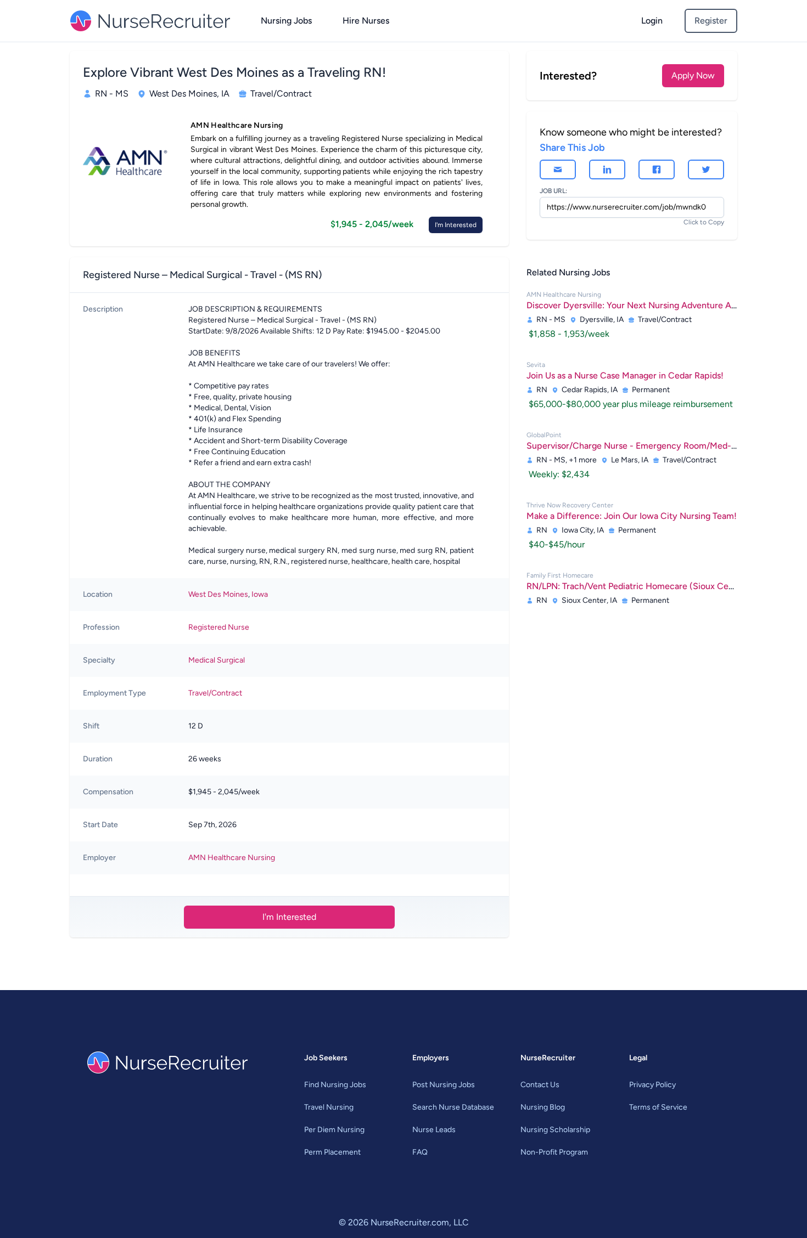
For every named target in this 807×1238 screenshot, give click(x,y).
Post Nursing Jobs (443, 1084)
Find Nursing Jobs (335, 1084)
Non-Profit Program (554, 1152)
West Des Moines (218, 594)
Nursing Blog (542, 1107)
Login (652, 20)
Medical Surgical (216, 660)
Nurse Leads (434, 1129)
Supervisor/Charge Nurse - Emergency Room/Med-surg (637, 445)
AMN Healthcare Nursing (231, 857)
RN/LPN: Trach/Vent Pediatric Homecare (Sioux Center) (637, 586)
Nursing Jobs (286, 20)
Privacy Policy (652, 1084)
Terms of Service (658, 1107)
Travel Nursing (329, 1107)
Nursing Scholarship (555, 1129)
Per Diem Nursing (334, 1129)
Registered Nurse (218, 627)
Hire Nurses (366, 20)
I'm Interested (456, 225)
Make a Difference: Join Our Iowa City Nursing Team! (631, 516)
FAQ (420, 1152)
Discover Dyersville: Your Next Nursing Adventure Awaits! (640, 305)
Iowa (259, 594)
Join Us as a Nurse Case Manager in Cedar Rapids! (625, 375)
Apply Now (693, 75)
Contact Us (539, 1084)
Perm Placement (332, 1152)
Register (710, 20)
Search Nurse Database (453, 1107)
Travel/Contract (215, 693)
